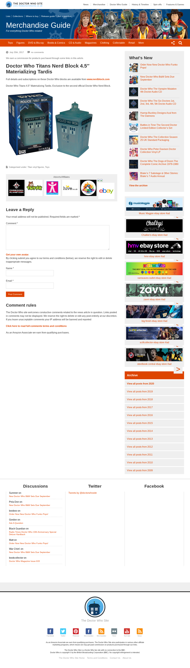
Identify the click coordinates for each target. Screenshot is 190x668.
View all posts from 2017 (140, 407)
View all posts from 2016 (140, 415)
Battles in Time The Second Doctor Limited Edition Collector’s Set (158, 126)
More (141, 43)
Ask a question (64, 16)
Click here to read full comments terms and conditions (36, 326)
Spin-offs (157, 4)
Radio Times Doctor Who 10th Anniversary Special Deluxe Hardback (32, 533)
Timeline (140, 4)
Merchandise (99, 4)
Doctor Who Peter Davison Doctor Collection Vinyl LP (158, 150)
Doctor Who (118, 4)
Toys (10, 43)
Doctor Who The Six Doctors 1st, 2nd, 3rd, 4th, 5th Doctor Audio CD (158, 102)
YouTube (127, 636)
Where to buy (32, 16)
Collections (18, 16)
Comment (12, 223)
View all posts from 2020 (140, 383)
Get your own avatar (17, 254)
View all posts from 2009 (140, 470)
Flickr (114, 636)
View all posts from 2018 (140, 399)
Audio (75, 43)
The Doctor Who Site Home (72, 658)
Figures (20, 43)
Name (10, 268)
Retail (132, 43)
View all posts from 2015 (140, 423)
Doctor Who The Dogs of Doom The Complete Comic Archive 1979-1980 (159, 162)
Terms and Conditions (97, 658)
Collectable (119, 43)
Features (175, 4)
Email (10, 281)
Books (56, 43)
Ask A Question (16, 523)
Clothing (104, 43)
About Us (127, 658)
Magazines (90, 43)
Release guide (48, 16)
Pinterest (76, 636)
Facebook (50, 636)
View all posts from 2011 (140, 454)
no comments (37, 52)
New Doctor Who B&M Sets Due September (157, 78)
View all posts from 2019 (140, 391)
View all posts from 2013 (140, 439)
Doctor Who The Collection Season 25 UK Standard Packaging (159, 138)
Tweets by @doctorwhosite (82, 493)
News (85, 4)
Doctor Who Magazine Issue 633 (24, 561)
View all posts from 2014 (140, 431)
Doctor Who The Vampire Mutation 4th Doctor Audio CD (158, 90)
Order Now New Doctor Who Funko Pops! (159, 66)
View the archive (138, 185)
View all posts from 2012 (140, 446)
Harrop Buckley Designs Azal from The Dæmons (158, 114)
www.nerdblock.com (98, 79)
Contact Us (115, 658)
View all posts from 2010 (140, 462)
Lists (8, 16)
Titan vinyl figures (36, 167)
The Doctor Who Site (95, 620)
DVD (36, 43)
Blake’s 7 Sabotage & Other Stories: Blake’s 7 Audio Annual (159, 174)
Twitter (63, 636)
